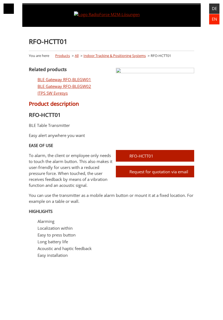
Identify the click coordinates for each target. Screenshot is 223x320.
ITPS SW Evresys (53, 93)
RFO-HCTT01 (141, 156)
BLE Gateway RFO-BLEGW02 (64, 86)
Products (62, 55)
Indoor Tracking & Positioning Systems (114, 55)
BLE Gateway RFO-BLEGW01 (64, 79)
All (77, 55)
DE (214, 8)
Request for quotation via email (158, 171)
